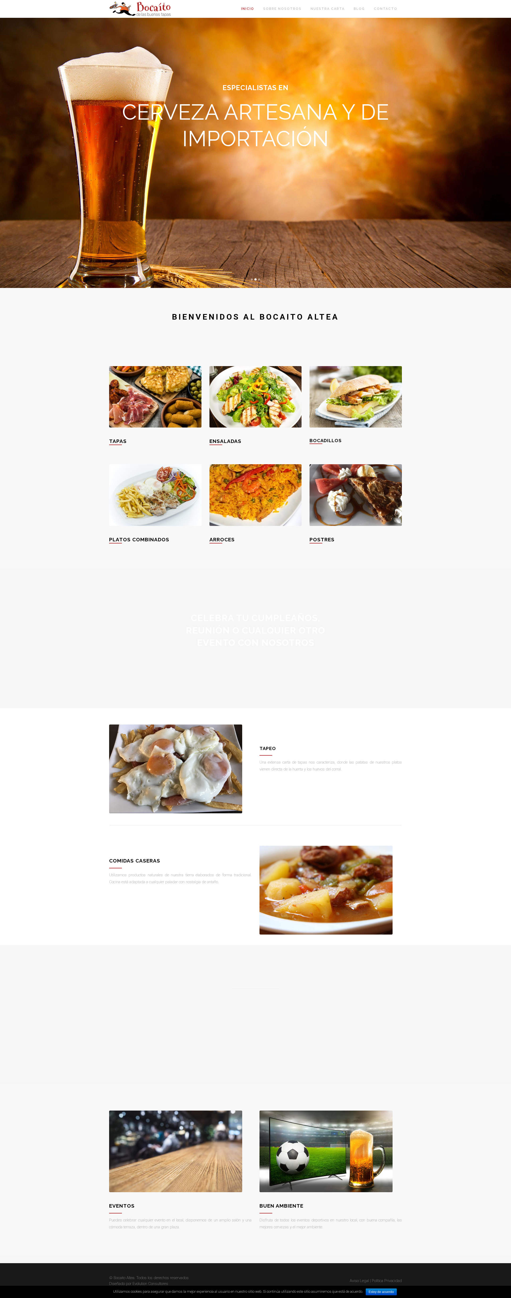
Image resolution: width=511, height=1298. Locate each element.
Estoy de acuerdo (381, 1292)
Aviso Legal (359, 1280)
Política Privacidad (387, 1280)
